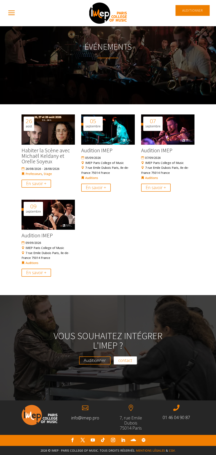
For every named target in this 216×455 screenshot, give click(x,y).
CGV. (172, 450)
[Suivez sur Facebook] (72, 440)
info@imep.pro (85, 418)
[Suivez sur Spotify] (143, 440)
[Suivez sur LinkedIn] (123, 440)
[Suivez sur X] (82, 440)
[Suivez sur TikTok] (103, 440)
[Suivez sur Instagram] (113, 440)
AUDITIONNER (192, 10)
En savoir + (36, 183)
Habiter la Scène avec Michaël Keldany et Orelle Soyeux (46, 156)
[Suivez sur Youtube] (93, 440)
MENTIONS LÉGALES (150, 450)
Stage (48, 174)
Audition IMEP (96, 150)
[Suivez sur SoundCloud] (133, 440)
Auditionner (95, 360)
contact (125, 360)
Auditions (91, 178)
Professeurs (34, 174)
